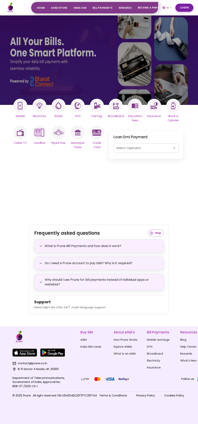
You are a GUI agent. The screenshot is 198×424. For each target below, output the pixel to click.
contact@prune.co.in (32, 363)
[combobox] (143, 148)
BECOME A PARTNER (151, 7)
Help (158, 233)
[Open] (174, 148)
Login (184, 7)
